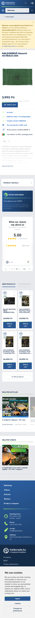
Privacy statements (10, 564)
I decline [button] (17, 603)
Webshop (8, 485)
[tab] (8, 285)
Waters (7, 499)
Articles (7, 494)
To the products (17, 377)
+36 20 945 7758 (15, 524)
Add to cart (11, 105)
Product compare (11, 503)
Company (7, 557)
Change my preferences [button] (17, 609)
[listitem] (15, 411)
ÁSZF (5, 561)
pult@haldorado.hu (9, 46)
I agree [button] (17, 598)
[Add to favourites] (9, 141)
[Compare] (4, 141)
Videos (7, 490)
